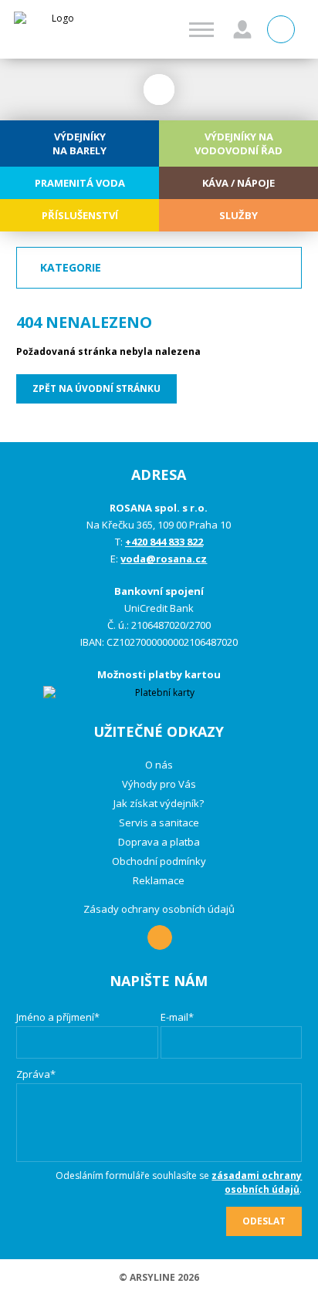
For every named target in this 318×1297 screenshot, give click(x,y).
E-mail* (177, 1017)
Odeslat (264, 1221)
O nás (159, 765)
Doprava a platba (159, 842)
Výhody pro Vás (159, 784)
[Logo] (57, 29)
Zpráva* (36, 1074)
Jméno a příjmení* (58, 1017)
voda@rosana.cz (163, 559)
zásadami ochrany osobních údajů (256, 1182)
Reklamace (158, 880)
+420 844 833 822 (164, 542)
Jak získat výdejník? (158, 803)
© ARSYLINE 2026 (159, 1277)
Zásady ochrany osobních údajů (159, 909)
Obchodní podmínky (159, 861)
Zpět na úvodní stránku (96, 388)
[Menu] (201, 29)
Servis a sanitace (159, 822)
